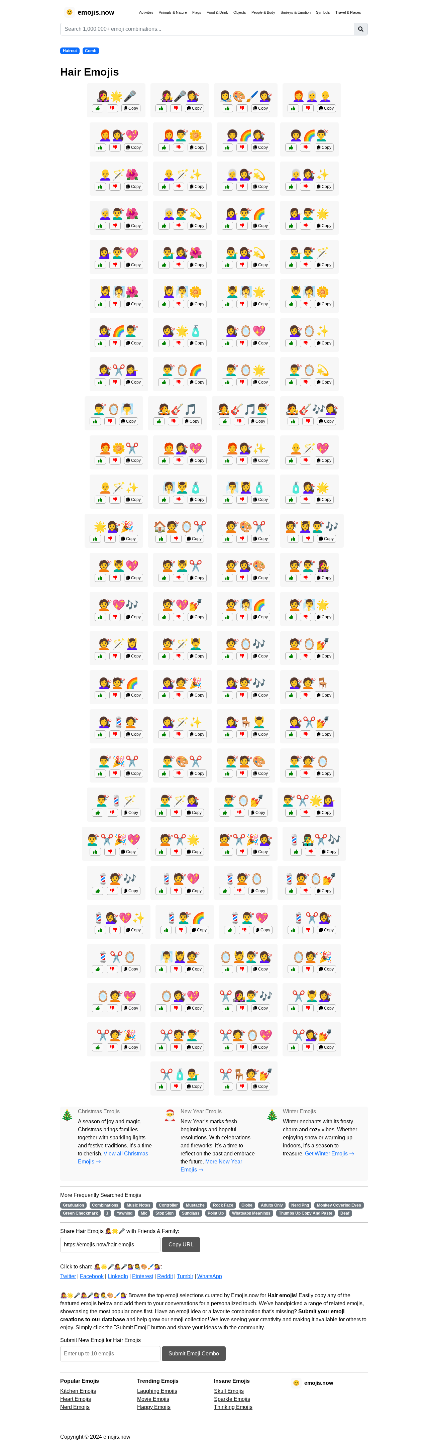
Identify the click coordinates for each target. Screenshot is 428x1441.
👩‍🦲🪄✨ (182, 175)
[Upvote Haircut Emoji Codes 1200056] (293, 969)
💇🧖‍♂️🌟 (309, 605)
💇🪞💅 (309, 644)
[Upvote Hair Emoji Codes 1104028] (97, 108)
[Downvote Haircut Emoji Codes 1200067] (112, 1008)
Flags (196, 12)
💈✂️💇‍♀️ (312, 918)
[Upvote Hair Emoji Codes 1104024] (164, 226)
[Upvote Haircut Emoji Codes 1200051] (227, 617)
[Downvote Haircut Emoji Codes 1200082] (239, 813)
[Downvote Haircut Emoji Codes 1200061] (110, 852)
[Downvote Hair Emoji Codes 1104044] (176, 108)
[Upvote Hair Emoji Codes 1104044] (161, 108)
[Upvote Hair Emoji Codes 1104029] (293, 421)
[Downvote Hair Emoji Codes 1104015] (110, 421)
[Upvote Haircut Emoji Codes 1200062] (227, 578)
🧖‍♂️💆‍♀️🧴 (246, 488)
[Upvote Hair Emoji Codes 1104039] (164, 460)
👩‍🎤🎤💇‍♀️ (180, 96)
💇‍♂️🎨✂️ (182, 761)
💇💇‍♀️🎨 (246, 566)
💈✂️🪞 (116, 957)
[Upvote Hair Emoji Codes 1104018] (227, 108)
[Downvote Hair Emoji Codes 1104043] (242, 226)
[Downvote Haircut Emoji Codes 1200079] (305, 695)
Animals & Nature (173, 12)
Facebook (92, 1276)
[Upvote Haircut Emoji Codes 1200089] (100, 617)
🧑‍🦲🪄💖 (309, 448)
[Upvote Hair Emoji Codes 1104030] (164, 382)
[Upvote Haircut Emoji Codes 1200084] (164, 695)
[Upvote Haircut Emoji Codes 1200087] (227, 773)
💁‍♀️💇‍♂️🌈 (246, 214)
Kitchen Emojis (78, 1391)
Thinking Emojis (233, 1407)
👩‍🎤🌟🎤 (116, 96)
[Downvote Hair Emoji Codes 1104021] (115, 304)
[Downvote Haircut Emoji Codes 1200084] (178, 695)
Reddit (165, 1276)
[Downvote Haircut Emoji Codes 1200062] (242, 578)
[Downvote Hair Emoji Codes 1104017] (305, 500)
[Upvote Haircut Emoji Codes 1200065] (97, 813)
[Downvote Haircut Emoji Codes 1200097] (242, 695)
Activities (146, 12)
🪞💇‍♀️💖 (180, 996)
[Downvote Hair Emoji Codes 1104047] (178, 147)
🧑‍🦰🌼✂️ (119, 448)
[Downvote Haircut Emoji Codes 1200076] (308, 930)
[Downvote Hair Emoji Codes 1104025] (178, 187)
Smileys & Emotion (296, 12)
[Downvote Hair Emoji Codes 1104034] (115, 500)
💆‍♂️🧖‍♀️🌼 (309, 292)
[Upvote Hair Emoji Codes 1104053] (227, 460)
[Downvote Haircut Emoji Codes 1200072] (115, 734)
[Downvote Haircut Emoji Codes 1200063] (308, 1008)
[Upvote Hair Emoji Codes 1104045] (159, 421)
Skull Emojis (229, 1391)
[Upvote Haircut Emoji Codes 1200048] (296, 852)
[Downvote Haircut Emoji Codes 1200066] (305, 734)
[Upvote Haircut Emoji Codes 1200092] (164, 578)
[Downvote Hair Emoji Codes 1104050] (305, 460)
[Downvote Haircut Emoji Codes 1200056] (308, 969)
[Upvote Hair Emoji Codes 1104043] (227, 226)
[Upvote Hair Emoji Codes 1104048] (227, 304)
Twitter (68, 1276)
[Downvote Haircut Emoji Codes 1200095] (115, 773)
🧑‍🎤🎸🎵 (177, 409)
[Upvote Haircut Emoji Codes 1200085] (229, 930)
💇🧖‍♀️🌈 (246, 605)
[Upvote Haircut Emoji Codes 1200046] (161, 539)
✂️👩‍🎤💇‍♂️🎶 (246, 996)
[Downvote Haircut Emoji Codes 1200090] (239, 891)
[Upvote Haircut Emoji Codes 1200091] (161, 813)
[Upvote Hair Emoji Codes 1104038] (164, 304)
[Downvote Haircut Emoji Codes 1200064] (242, 656)
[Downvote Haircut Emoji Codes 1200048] (310, 852)
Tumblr (185, 1276)
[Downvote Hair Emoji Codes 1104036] (178, 343)
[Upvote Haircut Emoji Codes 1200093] (100, 695)
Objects (239, 12)
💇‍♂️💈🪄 (116, 801)
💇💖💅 (182, 605)
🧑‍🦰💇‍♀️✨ (246, 448)
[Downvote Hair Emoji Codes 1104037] (305, 147)
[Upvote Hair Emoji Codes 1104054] (227, 382)
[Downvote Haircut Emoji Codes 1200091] (176, 813)
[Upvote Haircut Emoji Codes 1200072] (100, 734)
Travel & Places (348, 12)
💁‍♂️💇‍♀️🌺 (182, 253)
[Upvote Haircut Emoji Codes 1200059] (291, 617)
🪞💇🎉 (312, 957)
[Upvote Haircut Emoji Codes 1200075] (164, 617)
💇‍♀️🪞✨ (309, 331)
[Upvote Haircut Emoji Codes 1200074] (164, 773)
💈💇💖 (180, 879)
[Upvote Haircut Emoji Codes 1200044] (161, 1087)
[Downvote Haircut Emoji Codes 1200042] (178, 734)
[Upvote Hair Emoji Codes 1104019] (291, 265)
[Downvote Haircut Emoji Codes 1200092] (178, 578)
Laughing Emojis (157, 1391)
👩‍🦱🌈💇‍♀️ (246, 135)
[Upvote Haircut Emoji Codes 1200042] (164, 734)
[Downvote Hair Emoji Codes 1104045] (173, 421)
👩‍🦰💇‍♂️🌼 (182, 135)
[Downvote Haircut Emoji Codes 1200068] (242, 852)
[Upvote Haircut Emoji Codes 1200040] (161, 1047)
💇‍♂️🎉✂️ (119, 761)
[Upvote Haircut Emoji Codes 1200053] (291, 813)
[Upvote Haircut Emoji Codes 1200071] (227, 1047)
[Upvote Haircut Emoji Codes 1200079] (291, 695)
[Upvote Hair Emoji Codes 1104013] (164, 500)
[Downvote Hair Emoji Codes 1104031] (115, 147)
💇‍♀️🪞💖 (246, 331)
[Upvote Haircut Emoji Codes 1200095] (100, 773)
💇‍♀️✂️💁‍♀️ (119, 370)
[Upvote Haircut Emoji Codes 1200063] (293, 1008)
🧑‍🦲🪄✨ (119, 488)
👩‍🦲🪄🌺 (119, 175)
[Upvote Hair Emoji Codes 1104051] (164, 265)
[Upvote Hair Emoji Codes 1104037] (291, 147)
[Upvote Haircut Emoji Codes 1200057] (227, 1008)
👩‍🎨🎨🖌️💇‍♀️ (246, 96)
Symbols (323, 12)
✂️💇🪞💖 (246, 1035)
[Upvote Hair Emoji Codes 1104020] (227, 147)
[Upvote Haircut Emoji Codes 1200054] (227, 539)
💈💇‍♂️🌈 (185, 918)
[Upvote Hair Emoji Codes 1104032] (291, 304)
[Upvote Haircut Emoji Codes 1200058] (227, 734)
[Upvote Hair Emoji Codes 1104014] (224, 421)
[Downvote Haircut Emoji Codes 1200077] (305, 773)
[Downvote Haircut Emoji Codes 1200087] (242, 773)
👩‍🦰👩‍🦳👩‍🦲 (312, 96)
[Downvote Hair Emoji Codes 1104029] (308, 421)
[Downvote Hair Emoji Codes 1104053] (242, 460)
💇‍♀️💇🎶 (246, 683)
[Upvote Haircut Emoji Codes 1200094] (161, 891)
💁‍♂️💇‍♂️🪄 (309, 253)
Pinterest (142, 1276)
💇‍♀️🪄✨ (182, 722)
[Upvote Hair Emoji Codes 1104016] (293, 108)
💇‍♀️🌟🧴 (182, 331)
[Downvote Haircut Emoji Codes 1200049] (242, 969)
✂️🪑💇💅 (246, 1074)
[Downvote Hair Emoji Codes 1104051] (178, 265)
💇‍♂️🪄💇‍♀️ (180, 801)
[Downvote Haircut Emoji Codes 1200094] (176, 891)
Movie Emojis (153, 1399)
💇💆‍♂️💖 (119, 566)
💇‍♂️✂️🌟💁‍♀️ (309, 801)
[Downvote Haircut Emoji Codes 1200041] (112, 969)
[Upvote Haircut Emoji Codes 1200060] (291, 891)
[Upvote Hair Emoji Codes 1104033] (100, 226)
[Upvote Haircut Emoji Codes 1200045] (291, 578)
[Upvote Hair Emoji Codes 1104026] (291, 226)
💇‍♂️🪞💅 (243, 801)
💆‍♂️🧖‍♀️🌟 (246, 292)
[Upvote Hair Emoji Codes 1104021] (100, 304)
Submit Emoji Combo (194, 1353)
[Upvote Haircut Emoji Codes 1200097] (227, 695)
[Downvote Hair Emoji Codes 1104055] (115, 265)
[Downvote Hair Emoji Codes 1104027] (242, 500)
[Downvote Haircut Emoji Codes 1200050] (242, 1087)
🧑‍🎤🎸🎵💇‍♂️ (243, 409)
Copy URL (181, 1244)
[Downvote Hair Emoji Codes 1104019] (305, 265)
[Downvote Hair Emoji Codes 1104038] (178, 304)
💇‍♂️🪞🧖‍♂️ (114, 409)
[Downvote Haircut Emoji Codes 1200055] (115, 930)
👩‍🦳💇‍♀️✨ (309, 175)
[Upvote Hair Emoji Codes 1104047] (164, 147)
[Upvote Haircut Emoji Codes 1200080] (100, 578)
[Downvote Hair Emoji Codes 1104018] (242, 108)
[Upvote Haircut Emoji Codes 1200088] (293, 1047)
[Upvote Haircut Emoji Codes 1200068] (227, 852)
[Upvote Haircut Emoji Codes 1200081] (97, 891)
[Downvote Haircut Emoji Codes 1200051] (242, 617)
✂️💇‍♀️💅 (312, 1035)
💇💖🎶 (119, 605)
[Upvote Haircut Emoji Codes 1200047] (95, 539)
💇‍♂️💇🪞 (309, 761)
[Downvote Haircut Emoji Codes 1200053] (305, 813)
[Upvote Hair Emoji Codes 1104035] (227, 265)
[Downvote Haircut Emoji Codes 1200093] (115, 695)
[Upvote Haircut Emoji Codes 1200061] (95, 852)
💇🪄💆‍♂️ (182, 644)
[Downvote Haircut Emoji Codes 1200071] (242, 1047)
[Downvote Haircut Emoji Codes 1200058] (242, 734)
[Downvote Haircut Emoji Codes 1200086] (115, 656)
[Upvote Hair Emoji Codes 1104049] (227, 187)
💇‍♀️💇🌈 (119, 683)
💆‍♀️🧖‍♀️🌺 (119, 292)
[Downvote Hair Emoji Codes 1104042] (115, 187)
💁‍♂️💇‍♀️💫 (246, 253)
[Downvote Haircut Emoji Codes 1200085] (244, 930)
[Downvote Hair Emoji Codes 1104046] (305, 343)
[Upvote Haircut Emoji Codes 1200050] (227, 1087)
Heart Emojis (75, 1399)
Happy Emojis (154, 1407)
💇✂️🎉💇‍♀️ (246, 840)
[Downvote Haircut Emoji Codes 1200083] (176, 852)
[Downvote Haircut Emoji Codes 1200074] (178, 773)
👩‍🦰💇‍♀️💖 (119, 135)
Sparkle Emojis (232, 1399)
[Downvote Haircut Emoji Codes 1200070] (308, 539)
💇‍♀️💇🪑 (309, 683)
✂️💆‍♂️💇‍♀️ (312, 996)
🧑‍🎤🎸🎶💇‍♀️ (312, 409)
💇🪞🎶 (246, 644)
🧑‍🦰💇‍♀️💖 (182, 448)
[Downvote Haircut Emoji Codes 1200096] (305, 656)
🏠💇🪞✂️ (180, 527)
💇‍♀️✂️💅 (309, 722)
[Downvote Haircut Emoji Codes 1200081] (112, 891)
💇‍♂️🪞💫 (309, 370)
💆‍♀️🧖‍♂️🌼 (182, 292)
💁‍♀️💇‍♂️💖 (119, 253)
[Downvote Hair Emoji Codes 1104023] (242, 343)
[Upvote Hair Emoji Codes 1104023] (227, 343)
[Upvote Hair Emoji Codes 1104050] (291, 460)
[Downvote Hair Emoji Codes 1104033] (115, 226)
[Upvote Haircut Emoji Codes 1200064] (227, 656)
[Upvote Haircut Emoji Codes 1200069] (166, 930)
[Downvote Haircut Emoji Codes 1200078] (112, 1047)
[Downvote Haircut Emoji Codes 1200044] (176, 1087)
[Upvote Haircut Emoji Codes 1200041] (97, 969)
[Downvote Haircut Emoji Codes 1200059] (305, 617)
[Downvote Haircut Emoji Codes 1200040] (176, 1047)
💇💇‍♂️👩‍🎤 (309, 566)
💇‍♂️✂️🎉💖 (113, 840)
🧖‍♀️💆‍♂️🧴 (182, 488)
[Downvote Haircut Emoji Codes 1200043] (176, 969)
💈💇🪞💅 (309, 879)
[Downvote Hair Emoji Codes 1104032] (305, 304)
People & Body (263, 12)
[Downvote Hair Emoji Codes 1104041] (305, 187)
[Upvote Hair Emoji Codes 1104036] (164, 343)
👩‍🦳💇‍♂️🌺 (119, 214)
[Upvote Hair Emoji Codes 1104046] (291, 343)
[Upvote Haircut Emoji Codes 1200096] (291, 656)
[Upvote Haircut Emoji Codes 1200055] (100, 930)
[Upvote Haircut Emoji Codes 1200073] (164, 656)
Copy (132, 108)
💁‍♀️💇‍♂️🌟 (309, 214)
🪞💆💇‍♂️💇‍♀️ (246, 957)
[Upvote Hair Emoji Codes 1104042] (100, 187)
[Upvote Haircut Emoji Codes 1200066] (291, 734)
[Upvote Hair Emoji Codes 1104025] (164, 187)
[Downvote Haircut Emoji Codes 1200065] (112, 813)
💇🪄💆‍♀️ (119, 644)
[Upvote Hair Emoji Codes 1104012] (100, 382)
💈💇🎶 (116, 879)
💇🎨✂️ (246, 527)
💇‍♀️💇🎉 (182, 683)
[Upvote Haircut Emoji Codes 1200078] (97, 1047)
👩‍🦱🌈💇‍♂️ (309, 135)
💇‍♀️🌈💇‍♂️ (119, 331)
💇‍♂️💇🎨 (246, 761)
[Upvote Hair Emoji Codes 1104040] (291, 382)
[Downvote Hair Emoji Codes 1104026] (305, 226)
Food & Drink (217, 12)
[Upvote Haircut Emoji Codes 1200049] (227, 969)
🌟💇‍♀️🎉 (114, 527)
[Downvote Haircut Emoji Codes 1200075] (178, 617)
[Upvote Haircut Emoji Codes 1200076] (293, 930)
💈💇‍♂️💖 (248, 918)
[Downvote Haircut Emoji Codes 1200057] (242, 1008)
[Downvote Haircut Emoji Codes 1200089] (115, 617)
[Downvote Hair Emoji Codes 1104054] (242, 382)
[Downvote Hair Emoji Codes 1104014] (239, 421)
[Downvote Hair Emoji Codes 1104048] (242, 304)
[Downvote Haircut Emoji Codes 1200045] (305, 578)
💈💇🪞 (243, 879)
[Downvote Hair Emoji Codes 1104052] (115, 343)
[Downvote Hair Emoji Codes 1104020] (242, 147)
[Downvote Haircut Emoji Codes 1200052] (176, 1008)
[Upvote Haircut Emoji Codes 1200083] (161, 852)
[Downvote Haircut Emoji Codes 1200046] (176, 539)
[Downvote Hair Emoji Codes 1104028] (112, 108)
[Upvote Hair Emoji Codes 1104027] (227, 500)
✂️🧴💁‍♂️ (180, 1074)
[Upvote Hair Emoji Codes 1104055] (100, 265)
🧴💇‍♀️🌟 (309, 488)
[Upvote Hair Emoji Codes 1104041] (291, 187)
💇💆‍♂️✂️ (182, 566)
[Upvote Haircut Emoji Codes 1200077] (291, 773)
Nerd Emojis (75, 1407)
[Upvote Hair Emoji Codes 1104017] (291, 500)
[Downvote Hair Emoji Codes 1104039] (178, 460)
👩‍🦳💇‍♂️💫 (182, 214)
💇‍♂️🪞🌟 (246, 370)
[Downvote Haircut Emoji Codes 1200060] (305, 891)
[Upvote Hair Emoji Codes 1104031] (100, 147)
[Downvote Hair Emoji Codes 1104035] (242, 265)
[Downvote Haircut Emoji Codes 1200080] (115, 578)
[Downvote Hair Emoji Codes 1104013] (178, 500)
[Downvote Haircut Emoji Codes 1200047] (110, 539)
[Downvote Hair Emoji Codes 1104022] (115, 460)
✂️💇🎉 (116, 1035)
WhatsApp (209, 1276)
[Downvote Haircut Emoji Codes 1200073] (178, 656)
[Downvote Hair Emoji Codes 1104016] (308, 108)
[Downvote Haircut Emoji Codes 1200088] (308, 1047)
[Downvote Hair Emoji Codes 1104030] (178, 382)
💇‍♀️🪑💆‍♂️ (246, 722)
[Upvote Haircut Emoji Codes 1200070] (293, 539)
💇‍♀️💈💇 (119, 722)
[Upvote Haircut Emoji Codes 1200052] (161, 1008)
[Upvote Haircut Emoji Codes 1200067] (97, 1008)
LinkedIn (118, 1276)
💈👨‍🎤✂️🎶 (314, 840)
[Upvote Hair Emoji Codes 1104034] (100, 500)
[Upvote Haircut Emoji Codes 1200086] (100, 656)
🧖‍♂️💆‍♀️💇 (180, 957)
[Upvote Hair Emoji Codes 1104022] (100, 460)
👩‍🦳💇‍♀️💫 (246, 175)
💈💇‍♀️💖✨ (118, 918)
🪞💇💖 (116, 996)
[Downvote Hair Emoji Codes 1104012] (115, 382)
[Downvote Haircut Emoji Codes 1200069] (181, 930)
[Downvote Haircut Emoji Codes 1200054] (242, 539)
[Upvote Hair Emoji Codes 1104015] (95, 421)
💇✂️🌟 (180, 840)
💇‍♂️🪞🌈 (182, 370)
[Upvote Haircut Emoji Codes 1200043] (161, 969)
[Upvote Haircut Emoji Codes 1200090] (224, 891)
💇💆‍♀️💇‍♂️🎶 (312, 527)
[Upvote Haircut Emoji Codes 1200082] (224, 813)
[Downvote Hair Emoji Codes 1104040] (305, 382)
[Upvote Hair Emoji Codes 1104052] (100, 343)
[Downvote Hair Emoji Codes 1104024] (178, 226)
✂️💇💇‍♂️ (180, 1035)
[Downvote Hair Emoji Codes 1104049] (242, 187)
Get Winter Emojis (327, 1153)
